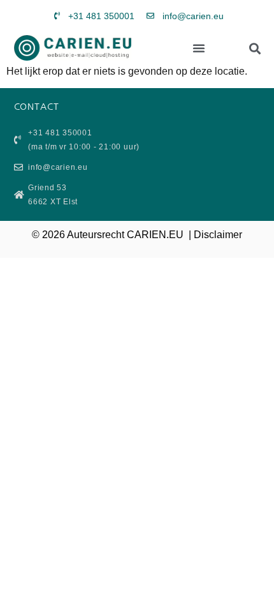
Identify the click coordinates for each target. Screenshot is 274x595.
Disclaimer (218, 234)
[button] (198, 47)
